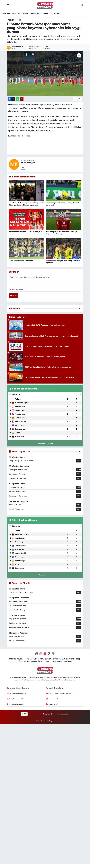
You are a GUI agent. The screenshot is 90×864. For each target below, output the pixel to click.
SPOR (25, 14)
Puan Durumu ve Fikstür (17, 699)
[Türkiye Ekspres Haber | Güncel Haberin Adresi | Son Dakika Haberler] (45, 5)
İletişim (40, 661)
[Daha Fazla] (21, 99)
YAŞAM (62, 659)
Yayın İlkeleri (67, 661)
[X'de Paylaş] (13, 99)
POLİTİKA (16, 14)
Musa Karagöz (28, 163)
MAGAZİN (34, 14)
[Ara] (82, 5)
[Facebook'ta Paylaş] (9, 99)
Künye (47, 661)
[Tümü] (80, 309)
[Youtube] (45, 654)
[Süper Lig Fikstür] (80, 452)
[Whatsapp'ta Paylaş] (17, 99)
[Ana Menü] (8, 5)
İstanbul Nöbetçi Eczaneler (19, 688)
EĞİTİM (20, 661)
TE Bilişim (50, 721)
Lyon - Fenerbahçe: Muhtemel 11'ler (23, 260)
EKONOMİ (54, 14)
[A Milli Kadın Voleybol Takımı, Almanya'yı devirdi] (26, 220)
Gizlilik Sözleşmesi (30, 661)
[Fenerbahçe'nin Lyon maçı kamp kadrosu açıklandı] (63, 248)
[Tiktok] (49, 654)
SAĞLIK (55, 659)
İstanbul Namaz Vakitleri (18, 693)
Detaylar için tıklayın (45, 443)
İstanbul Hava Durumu (56, 688)
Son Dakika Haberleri (16, 704)
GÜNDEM (6, 14)
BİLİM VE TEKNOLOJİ (73, 659)
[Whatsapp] (53, 654)
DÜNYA (45, 14)
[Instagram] (41, 654)
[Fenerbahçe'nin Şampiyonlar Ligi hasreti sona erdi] (63, 191)
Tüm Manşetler (54, 699)
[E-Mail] (23, 168)
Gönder (13, 296)
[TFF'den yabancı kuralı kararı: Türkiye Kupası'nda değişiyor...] (63, 220)
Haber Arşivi (53, 704)
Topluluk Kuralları (56, 661)
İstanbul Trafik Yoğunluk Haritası (60, 693)
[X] (37, 654)
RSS (25, 714)
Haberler (10, 20)
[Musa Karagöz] (14, 164)
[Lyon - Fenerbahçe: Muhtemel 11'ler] (26, 248)
